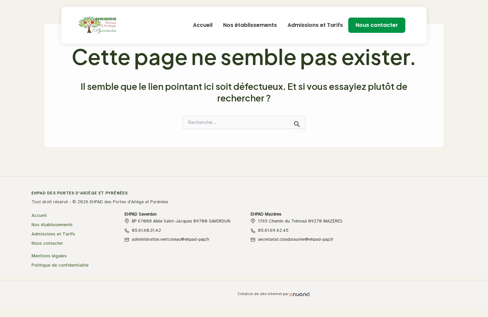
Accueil (202, 25)
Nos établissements (250, 25)
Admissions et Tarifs (315, 25)
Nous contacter (377, 25)
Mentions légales (49, 256)
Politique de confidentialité (60, 265)
